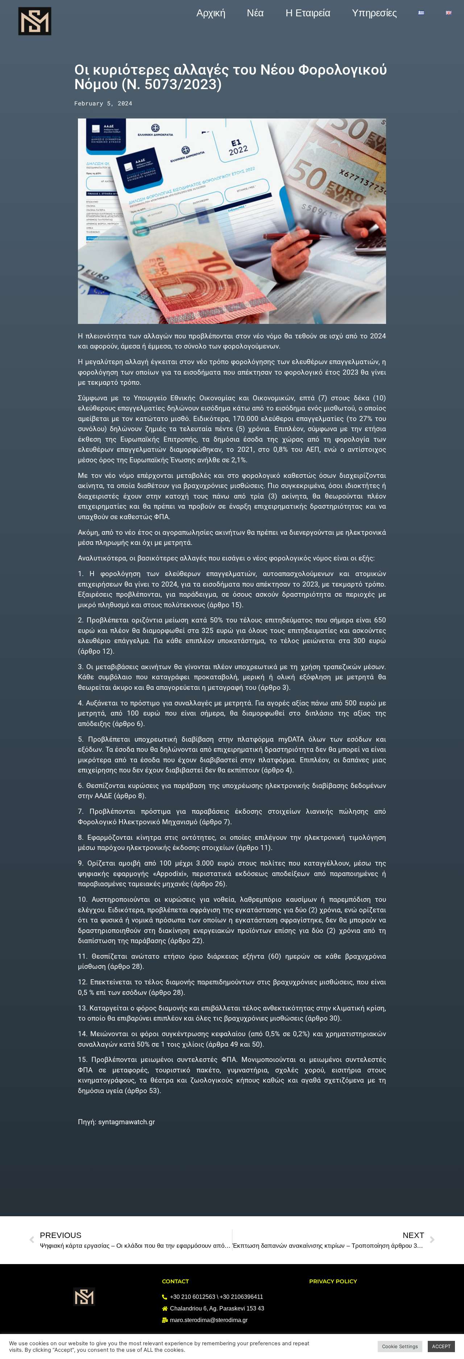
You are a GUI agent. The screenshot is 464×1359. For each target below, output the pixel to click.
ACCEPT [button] (441, 1346)
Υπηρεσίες (374, 13)
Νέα (255, 13)
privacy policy (333, 1281)
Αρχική (210, 13)
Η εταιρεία (308, 13)
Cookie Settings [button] (400, 1346)
